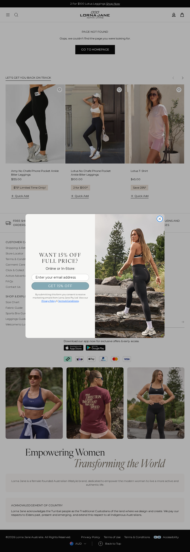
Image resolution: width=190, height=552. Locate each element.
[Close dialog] (160, 219)
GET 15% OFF (60, 286)
